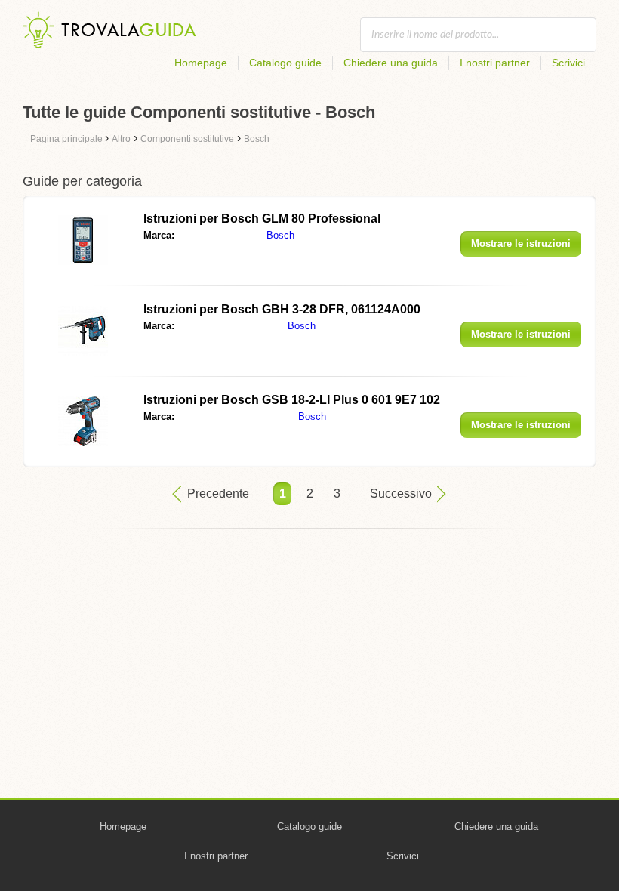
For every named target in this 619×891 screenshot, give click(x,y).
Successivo (401, 493)
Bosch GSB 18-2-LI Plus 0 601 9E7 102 (291, 399)
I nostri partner (495, 63)
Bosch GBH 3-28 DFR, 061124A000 (281, 309)
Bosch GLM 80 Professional (261, 218)
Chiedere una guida (390, 63)
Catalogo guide (285, 63)
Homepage (200, 63)
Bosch (280, 235)
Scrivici (568, 63)
